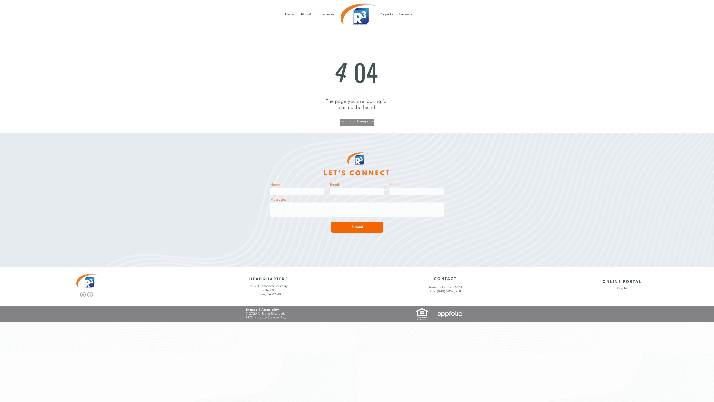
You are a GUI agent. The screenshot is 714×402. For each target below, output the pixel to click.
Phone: (395, 184)
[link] (290, 14)
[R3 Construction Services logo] (357, 14)
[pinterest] (90, 295)
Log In (622, 288)
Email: (335, 184)
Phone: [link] (432, 287)
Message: (278, 199)
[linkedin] (83, 295)
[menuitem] (290, 14)
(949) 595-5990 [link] (451, 287)
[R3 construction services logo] (87, 275)
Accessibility (270, 309)
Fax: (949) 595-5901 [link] (445, 291)
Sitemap (251, 309)
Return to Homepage (357, 121)
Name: (275, 184)
